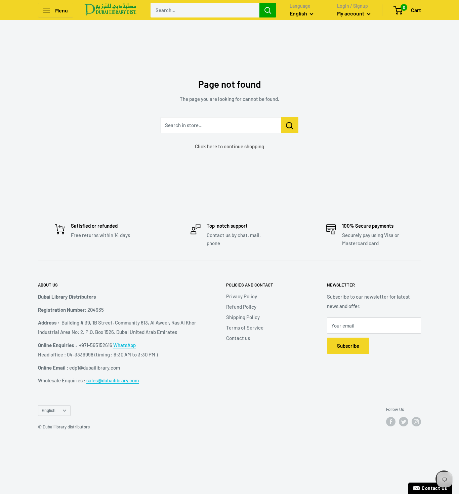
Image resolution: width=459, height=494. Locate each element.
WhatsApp (124, 345)
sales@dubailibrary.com (112, 380)
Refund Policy (241, 307)
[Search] (267, 10)
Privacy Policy (241, 296)
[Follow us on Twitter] (403, 421)
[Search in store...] (289, 125)
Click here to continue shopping (229, 146)
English (48, 410)
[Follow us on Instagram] (416, 421)
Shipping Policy (243, 317)
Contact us (238, 338)
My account (351, 13)
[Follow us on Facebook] (390, 421)
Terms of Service (244, 328)
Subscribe (348, 346)
